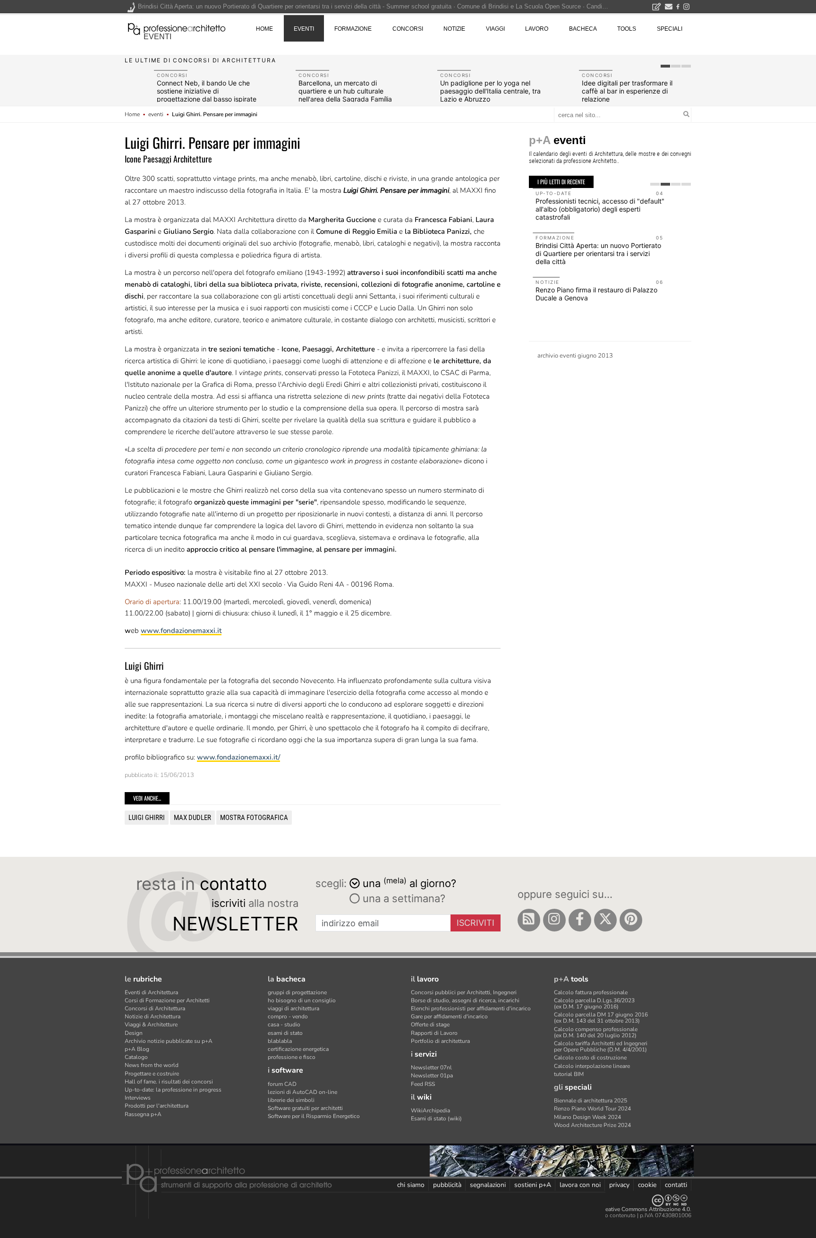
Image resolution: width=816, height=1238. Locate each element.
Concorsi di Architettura (155, 1008)
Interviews (138, 1097)
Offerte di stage (430, 1024)
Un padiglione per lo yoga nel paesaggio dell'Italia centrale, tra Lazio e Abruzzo (490, 91)
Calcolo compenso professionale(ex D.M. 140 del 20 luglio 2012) (596, 1032)
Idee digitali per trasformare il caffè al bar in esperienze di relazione (627, 91)
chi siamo (411, 1184)
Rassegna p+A (143, 1114)
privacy (619, 1184)
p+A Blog (137, 1049)
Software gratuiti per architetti (305, 1108)
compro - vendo (288, 1016)
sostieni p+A (532, 1184)
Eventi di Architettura (151, 992)
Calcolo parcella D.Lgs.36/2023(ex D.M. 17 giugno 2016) (594, 1003)
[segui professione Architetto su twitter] (605, 920)
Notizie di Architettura (152, 1016)
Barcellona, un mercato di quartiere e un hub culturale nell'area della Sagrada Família (345, 91)
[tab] (665, 66)
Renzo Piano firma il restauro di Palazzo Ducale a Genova (593, 294)
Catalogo (136, 1057)
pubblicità (447, 1184)
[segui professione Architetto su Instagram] (554, 920)
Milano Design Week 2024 (587, 1117)
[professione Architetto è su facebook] (580, 920)
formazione (353, 29)
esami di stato (285, 1033)
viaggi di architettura (293, 1008)
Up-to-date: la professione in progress (173, 1089)
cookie (647, 1184)
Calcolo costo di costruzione (590, 1057)
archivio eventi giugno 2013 (575, 355)
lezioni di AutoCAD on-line (302, 1092)
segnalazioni (488, 1184)
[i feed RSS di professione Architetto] (529, 920)
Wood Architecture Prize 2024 (592, 1125)
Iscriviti (475, 923)
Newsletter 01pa (432, 1075)
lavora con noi (580, 1184)
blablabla (280, 1041)
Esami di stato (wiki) (436, 1118)
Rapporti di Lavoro (434, 1033)
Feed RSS (423, 1084)
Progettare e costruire (152, 1073)
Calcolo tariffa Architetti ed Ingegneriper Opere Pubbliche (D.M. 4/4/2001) (600, 1046)
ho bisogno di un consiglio (302, 1000)
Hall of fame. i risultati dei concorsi (169, 1081)
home (264, 29)
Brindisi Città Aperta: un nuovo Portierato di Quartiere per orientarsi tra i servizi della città (594, 253)
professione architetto (177, 28)
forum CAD (282, 1084)
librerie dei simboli (291, 1100)
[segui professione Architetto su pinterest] (631, 920)
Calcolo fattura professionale (591, 992)
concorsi (407, 29)
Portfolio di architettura (440, 1041)
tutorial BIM (569, 1074)
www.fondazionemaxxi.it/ (238, 757)
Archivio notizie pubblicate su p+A (168, 1041)
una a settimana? (402, 898)
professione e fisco (291, 1057)
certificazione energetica (298, 1049)
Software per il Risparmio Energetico (314, 1116)
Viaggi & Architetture (151, 1024)
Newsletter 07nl (431, 1067)
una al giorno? (409, 882)
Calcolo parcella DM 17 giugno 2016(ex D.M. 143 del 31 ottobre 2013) (601, 1018)
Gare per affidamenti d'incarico (449, 1016)
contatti (676, 1184)
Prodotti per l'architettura (156, 1106)
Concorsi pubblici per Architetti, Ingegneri (464, 992)
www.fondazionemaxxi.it (181, 630)
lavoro (536, 29)
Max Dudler (192, 817)
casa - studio (284, 1024)
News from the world (151, 1065)
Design (134, 1033)
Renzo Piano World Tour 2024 (592, 1108)
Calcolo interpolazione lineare (592, 1066)
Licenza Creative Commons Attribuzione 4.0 (634, 1209)
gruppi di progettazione (297, 992)
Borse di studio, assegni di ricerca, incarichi (465, 1000)
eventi (157, 37)
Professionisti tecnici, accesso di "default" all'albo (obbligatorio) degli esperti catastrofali (596, 209)
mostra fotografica (254, 817)
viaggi (495, 29)
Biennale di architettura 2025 (590, 1100)
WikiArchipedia (430, 1110)
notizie (454, 29)
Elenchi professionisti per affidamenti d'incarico (471, 1008)
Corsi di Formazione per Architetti (167, 1000)
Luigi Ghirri (146, 817)
